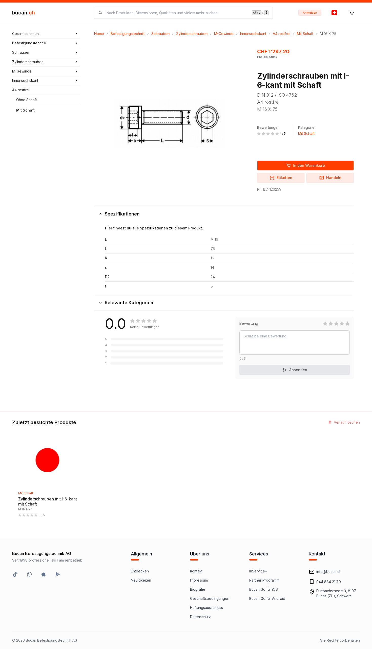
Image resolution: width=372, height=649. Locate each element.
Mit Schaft (25, 110)
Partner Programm (264, 580)
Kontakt (196, 571)
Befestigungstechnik (128, 33)
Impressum (199, 580)
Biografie (197, 589)
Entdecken (140, 571)
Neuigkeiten (141, 580)
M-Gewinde (224, 33)
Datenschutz (200, 617)
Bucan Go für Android (267, 598)
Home (99, 33)
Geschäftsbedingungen (209, 598)
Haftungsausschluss (206, 607)
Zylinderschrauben (192, 33)
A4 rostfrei (281, 33)
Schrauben (160, 33)
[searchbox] (176, 13)
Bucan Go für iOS (263, 589)
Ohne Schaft (26, 100)
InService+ (258, 571)
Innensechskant (253, 33)
